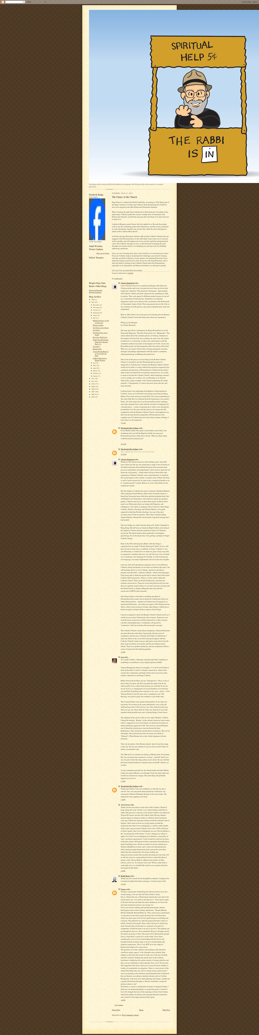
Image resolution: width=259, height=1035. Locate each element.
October (95, 310)
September (96, 313)
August (95, 315)
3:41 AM (123, 884)
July (94, 318)
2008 (93, 389)
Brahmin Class (97, 349)
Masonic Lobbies (98, 325)
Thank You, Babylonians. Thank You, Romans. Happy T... (101, 342)
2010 (93, 384)
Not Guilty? (96, 330)
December (96, 305)
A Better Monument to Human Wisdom (100, 359)
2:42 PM (123, 652)
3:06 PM (123, 1000)
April (95, 368)
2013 (93, 302)
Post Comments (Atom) (130, 1015)
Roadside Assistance (95, 292)
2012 (93, 378)
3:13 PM (123, 781)
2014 (93, 300)
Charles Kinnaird (127, 283)
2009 (93, 386)
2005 (93, 397)
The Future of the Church (101, 328)
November (96, 307)
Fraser (123, 889)
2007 (93, 392)
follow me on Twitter (102, 253)
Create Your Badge (95, 241)
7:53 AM (123, 423)
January (95, 376)
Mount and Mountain (95, 290)
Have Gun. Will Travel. (100, 337)
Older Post (166, 1010)
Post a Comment (119, 1005)
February (96, 373)
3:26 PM (123, 800)
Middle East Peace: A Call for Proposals (101, 322)
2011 (93, 381)
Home (141, 1010)
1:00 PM (123, 871)
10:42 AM (123, 444)
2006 (93, 394)
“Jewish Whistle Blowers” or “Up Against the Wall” (101, 353)
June (94, 363)
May (94, 365)
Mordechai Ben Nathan (129, 428)
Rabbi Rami (125, 876)
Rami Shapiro (93, 197)
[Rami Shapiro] (97, 240)
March (95, 371)
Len (122, 657)
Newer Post (116, 1010)
